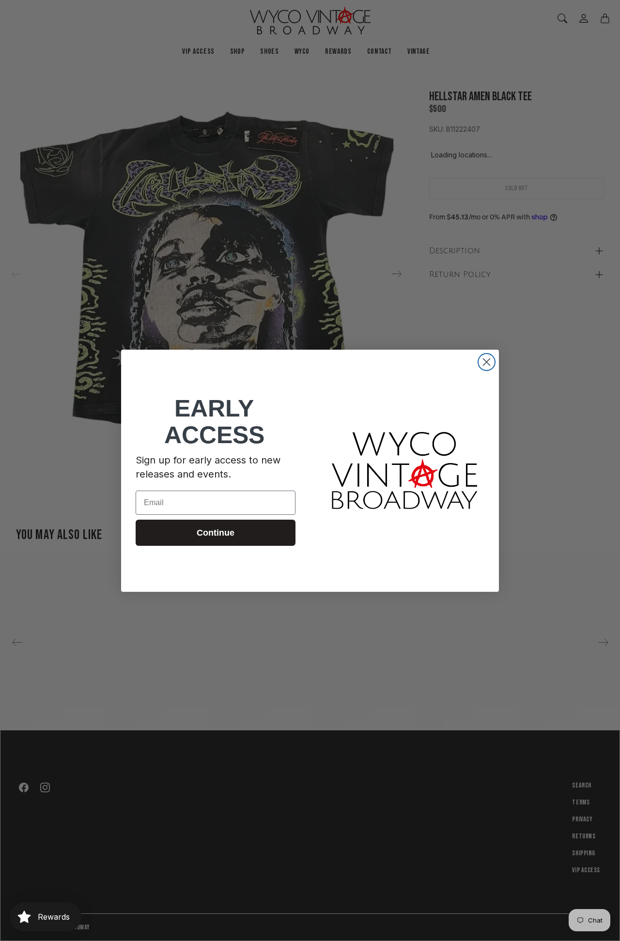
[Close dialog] (486, 362)
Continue (215, 533)
